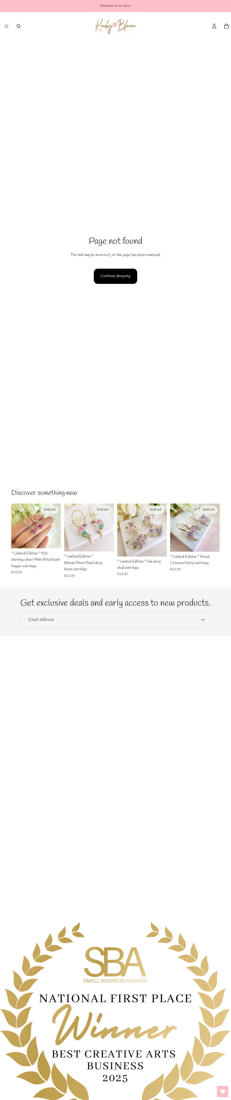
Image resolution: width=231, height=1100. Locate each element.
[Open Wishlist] (222, 1091)
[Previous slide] (17, 526)
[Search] (18, 26)
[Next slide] (54, 526)
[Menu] (6, 26)
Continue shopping (115, 276)
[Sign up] (202, 620)
